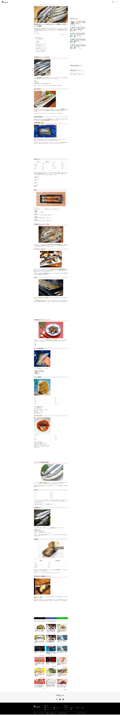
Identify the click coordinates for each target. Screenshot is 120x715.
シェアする (50, 618)
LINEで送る (62, 618)
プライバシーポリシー (41, 713)
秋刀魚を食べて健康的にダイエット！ (42, 51)
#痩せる (74, 73)
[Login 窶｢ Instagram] (42, 67)
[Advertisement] (43, 152)
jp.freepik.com (36, 207)
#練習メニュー (76, 74)
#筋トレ (71, 74)
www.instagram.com (37, 107)
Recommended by (62, 689)
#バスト (80, 73)
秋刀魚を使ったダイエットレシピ (41, 48)
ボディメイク (67, 707)
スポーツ (83, 707)
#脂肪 (77, 73)
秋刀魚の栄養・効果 (40, 45)
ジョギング (77, 707)
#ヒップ (83, 73)
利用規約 (47, 713)
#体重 (71, 73)
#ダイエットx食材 (36, 33)
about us (35, 713)
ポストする (39, 618)
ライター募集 (59, 713)
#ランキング (83, 74)
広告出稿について (53, 713)
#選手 (79, 74)
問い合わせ (64, 713)
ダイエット (72, 707)
